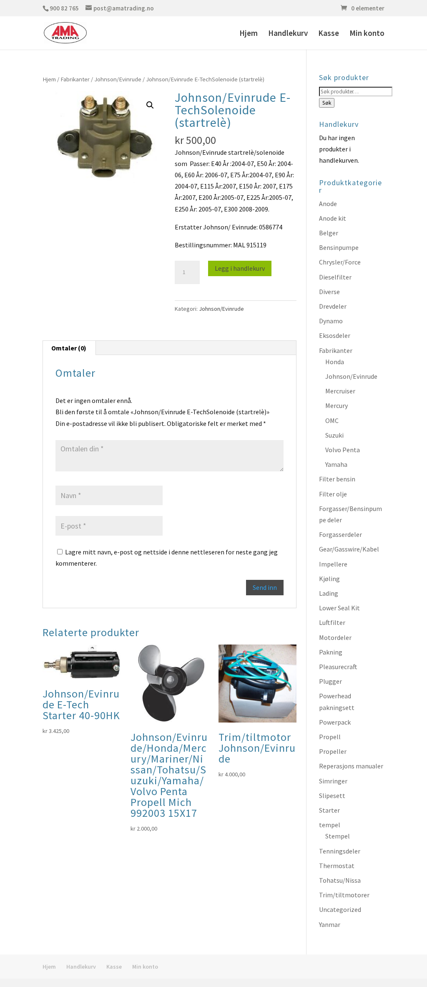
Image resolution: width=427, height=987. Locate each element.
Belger (328, 233)
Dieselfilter (335, 277)
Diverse (329, 291)
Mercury (336, 405)
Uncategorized (340, 909)
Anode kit (332, 218)
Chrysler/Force (340, 262)
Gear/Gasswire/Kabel (349, 549)
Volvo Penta (342, 450)
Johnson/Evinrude (117, 79)
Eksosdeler (334, 335)
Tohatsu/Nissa (340, 880)
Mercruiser (340, 391)
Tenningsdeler (339, 851)
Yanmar (329, 924)
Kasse (328, 34)
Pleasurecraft (338, 666)
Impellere (333, 564)
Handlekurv (288, 34)
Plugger (330, 681)
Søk (326, 102)
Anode (328, 203)
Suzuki (334, 435)
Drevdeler (333, 306)
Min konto (366, 34)
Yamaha (336, 464)
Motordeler (335, 637)
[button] (150, 105)
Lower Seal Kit (339, 608)
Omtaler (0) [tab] (68, 348)
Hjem (248, 34)
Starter (329, 810)
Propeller (333, 751)
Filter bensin (337, 479)
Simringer (333, 781)
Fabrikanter (75, 79)
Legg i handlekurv (240, 268)
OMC (332, 420)
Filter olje (333, 494)
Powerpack (335, 722)
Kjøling (329, 578)
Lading (328, 593)
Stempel (337, 836)
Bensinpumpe (339, 247)
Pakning (330, 652)
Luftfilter (332, 622)
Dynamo (331, 321)
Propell (330, 737)
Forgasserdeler (340, 534)
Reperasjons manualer (351, 766)
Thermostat (336, 865)
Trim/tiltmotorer (344, 895)
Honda (334, 362)
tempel (329, 825)
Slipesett (332, 795)
